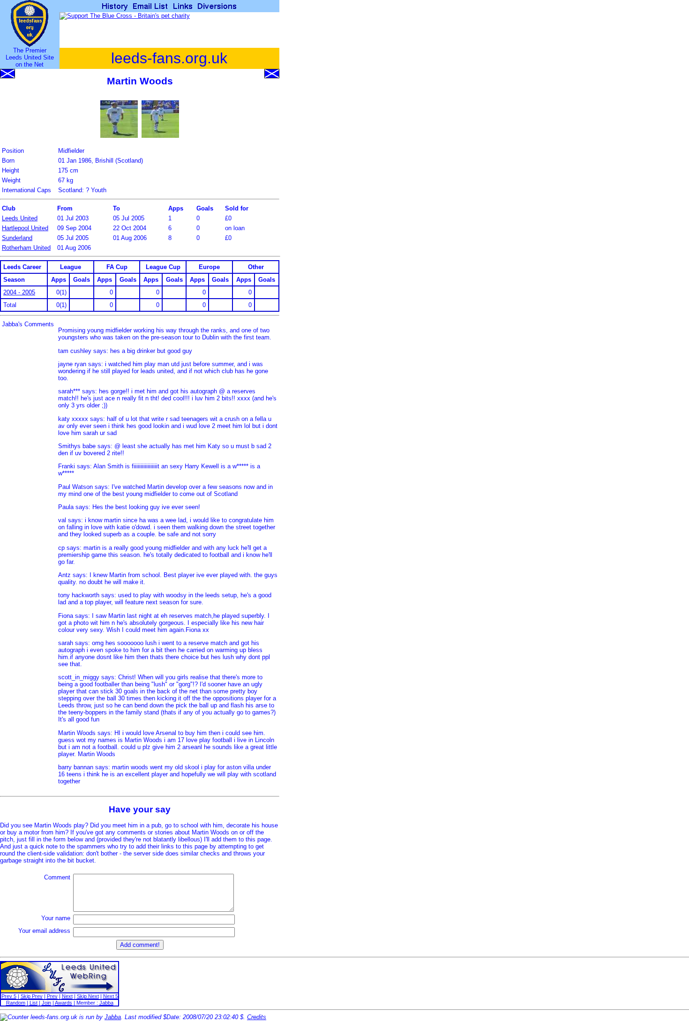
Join (46, 1003)
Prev (52, 996)
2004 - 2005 (19, 292)
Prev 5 (8, 996)
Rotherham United (26, 247)
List (33, 1003)
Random (15, 1003)
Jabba (106, 1003)
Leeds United (19, 218)
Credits (256, 1017)
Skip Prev (32, 996)
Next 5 (110, 996)
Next (67, 996)
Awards (63, 1003)
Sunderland (17, 237)
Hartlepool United (25, 228)
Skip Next (88, 996)
